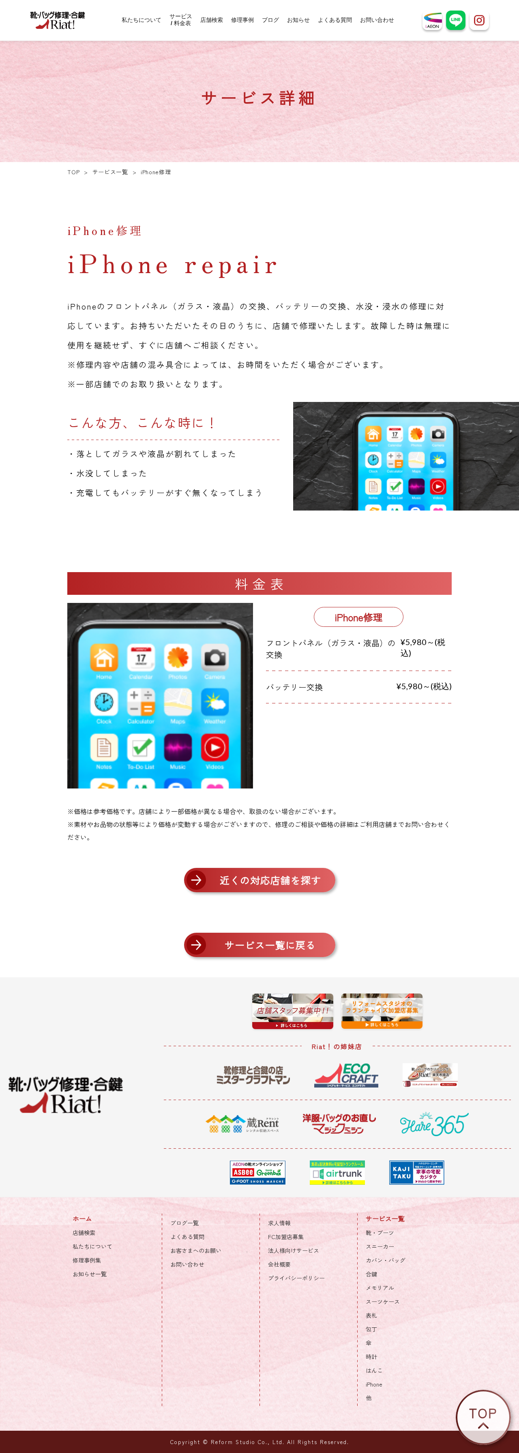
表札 (371, 1315)
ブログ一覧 (184, 1223)
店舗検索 (211, 20)
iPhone (374, 1384)
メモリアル (380, 1288)
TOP (73, 172)
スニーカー (380, 1246)
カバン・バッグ (385, 1260)
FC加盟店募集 (286, 1237)
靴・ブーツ (380, 1233)
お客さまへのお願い (195, 1250)
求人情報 (279, 1223)
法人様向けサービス (293, 1250)
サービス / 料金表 (180, 19)
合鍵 (371, 1274)
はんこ (374, 1370)
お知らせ (298, 20)
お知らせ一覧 (90, 1274)
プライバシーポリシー (296, 1278)
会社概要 (279, 1264)
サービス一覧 (110, 172)
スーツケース (383, 1301)
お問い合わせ (377, 20)
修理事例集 (87, 1260)
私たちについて (141, 20)
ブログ (270, 20)
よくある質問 (335, 20)
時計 (371, 1357)
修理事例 (242, 20)
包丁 (371, 1329)
